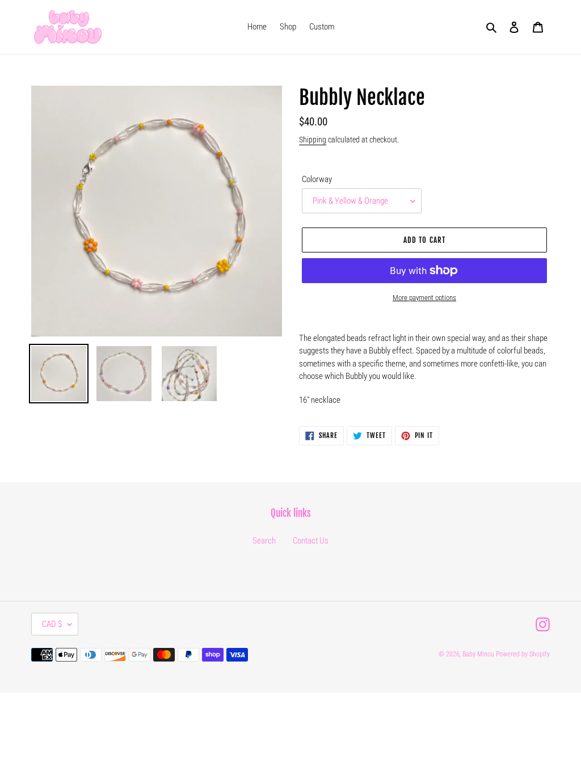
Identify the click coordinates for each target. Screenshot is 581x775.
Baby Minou (478, 654)
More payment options (424, 297)
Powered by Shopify (523, 654)
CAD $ (52, 624)
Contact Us (311, 541)
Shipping (312, 139)
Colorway (317, 179)
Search (264, 541)
